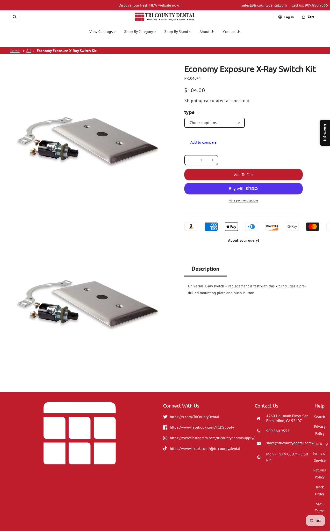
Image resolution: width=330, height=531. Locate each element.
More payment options (243, 200)
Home (15, 50)
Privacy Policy (319, 430)
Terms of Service (320, 457)
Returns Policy (319, 473)
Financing (320, 443)
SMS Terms (319, 507)
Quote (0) (325, 132)
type (189, 112)
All (28, 50)
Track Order (319, 490)
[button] (14, 17)
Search (319, 416)
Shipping (193, 100)
